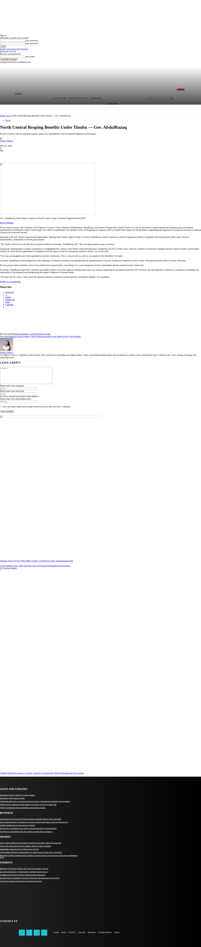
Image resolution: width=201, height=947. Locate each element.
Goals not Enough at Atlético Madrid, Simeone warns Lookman (25, 846)
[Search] (171, 98)
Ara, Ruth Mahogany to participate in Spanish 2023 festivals (24, 872)
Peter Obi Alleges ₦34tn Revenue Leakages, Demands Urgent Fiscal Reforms (30, 819)
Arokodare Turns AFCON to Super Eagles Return (19, 849)
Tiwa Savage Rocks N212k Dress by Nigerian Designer (21, 881)
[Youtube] (44, 933)
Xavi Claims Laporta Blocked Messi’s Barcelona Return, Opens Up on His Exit (30, 843)
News (8, 116)
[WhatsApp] (34, 155)
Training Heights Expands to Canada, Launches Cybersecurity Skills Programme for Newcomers (42, 773)
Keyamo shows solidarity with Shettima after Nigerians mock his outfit (30, 878)
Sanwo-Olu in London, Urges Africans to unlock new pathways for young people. (45, 336)
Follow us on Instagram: (10, 281)
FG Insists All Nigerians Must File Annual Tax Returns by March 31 (26, 832)
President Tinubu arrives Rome (12, 798)
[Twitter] (14, 155)
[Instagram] (29, 933)
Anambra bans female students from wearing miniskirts (23, 875)
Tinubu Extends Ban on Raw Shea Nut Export (17, 825)
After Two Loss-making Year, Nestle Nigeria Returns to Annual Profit (28, 828)
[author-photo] (6, 350)
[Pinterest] (24, 155)
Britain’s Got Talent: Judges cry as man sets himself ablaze (24, 869)
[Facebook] (4, 155)
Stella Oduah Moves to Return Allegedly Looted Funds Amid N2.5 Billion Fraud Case (34, 822)
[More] (44, 155)
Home (2, 116)
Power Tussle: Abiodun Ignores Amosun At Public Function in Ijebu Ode (28, 804)
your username (31, 40)
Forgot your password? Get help (14, 49)
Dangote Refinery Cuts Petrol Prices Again (31, 334)
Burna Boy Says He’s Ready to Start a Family (17, 795)
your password (31, 43)
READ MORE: (7, 223)
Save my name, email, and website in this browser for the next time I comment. (37, 406)
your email (29, 56)
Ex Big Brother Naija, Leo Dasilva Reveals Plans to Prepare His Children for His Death (35, 801)
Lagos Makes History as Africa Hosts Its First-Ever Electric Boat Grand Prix (31, 852)
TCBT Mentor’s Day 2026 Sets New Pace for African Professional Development (35, 566)
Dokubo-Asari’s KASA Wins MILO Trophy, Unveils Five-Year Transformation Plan (36, 561)
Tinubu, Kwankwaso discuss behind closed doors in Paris (23, 808)
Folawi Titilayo (6, 141)
